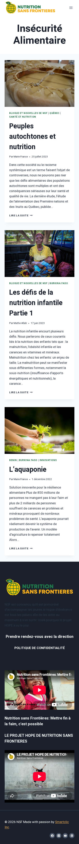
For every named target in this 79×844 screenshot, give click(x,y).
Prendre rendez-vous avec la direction (39, 636)
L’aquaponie (27, 469)
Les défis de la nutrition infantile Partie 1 (36, 302)
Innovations (48, 460)
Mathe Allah (20, 323)
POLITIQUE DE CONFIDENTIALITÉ (39, 648)
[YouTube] (65, 835)
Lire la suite (20, 215)
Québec (54, 113)
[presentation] (39, 83)
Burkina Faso (58, 283)
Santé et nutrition (22, 117)
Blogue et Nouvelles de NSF (28, 113)
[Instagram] (58, 835)
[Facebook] (52, 835)
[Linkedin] (71, 835)
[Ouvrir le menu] (70, 8)
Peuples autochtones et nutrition (32, 136)
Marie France (21, 157)
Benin (13, 460)
